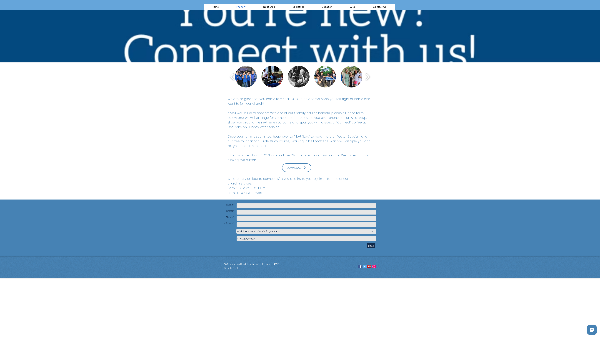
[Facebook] (360, 266)
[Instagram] (374, 266)
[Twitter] (365, 266)
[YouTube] (369, 266)
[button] (246, 76)
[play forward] (367, 76)
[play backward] (232, 76)
